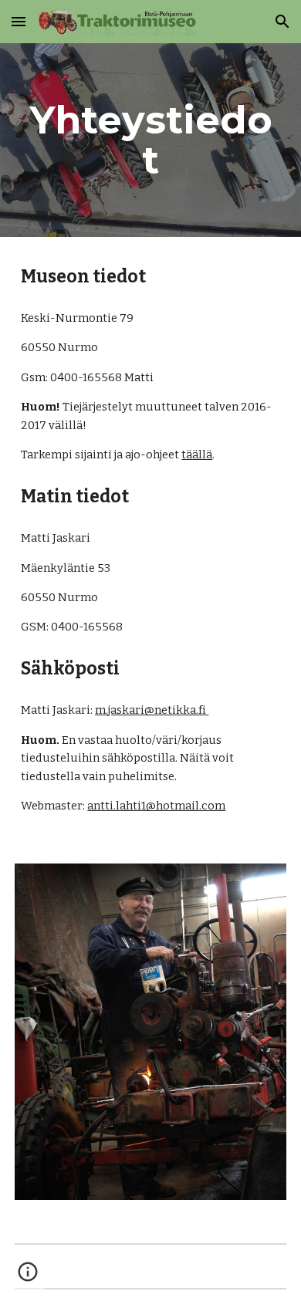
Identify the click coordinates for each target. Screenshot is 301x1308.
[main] (150, 140)
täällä (196, 454)
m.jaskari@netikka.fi (151, 710)
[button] (18, 21)
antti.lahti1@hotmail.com (156, 806)
